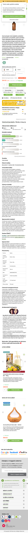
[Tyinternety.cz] (19, 516)
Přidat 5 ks (20, 94)
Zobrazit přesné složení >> (19, 156)
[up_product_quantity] (6, 389)
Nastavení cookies (14, 19)
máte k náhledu (6, 292)
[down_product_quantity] (6, 390)
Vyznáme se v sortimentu (12, 480)
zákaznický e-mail (13, 319)
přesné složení (21, 292)
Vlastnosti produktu (8, 122)
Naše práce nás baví (8, 487)
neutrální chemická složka (7, 142)
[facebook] (2, 520)
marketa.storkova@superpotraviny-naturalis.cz (14, 336)
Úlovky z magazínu (21, 122)
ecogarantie (5, 59)
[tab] (8, 122)
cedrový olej (11, 165)
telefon (20, 319)
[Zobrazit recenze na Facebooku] (14, 452)
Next (24, 24)
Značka (4, 158)
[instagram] (8, 520)
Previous (4, 24)
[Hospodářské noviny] (13, 516)
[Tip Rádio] (16, 516)
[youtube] (5, 520)
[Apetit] (6, 516)
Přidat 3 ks (8, 94)
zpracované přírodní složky (7, 138)
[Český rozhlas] (2, 516)
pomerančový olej (19, 165)
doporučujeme (6, 402)
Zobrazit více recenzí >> (21, 119)
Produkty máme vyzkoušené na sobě (11, 485)
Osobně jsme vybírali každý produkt (11, 483)
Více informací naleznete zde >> (14, 55)
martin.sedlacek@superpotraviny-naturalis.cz (14, 335)
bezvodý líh (5, 165)
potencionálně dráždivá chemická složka (9, 147)
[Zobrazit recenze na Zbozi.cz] (23, 452)
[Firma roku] (14, 525)
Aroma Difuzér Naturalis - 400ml (12, 425)
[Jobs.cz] (9, 516)
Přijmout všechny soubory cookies (14, 16)
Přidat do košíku (17, 85)
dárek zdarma (6, 352)
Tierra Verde (5, 160)
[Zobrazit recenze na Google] (5, 452)
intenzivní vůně (9, 57)
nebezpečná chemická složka (8, 151)
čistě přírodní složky (6, 134)
